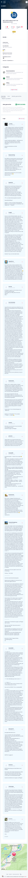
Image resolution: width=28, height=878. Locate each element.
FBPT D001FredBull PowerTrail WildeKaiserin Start (10, 21)
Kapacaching (12, 155)
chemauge (11, 786)
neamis (10, 422)
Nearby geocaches (16, 96)
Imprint (10, 874)
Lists (8, 96)
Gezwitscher (11, 494)
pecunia (10, 436)
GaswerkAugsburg (13, 522)
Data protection (16, 874)
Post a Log (22, 118)
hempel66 (11, 453)
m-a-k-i (10, 818)
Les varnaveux (12, 302)
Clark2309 (11, 648)
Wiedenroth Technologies (19, 876)
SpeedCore (11, 261)
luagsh (10, 212)
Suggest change (14, 89)
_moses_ (11, 123)
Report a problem (6, 98)
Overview (3, 96)
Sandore (11, 764)
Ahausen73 (11, 729)
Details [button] (4, 37)
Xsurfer (10, 286)
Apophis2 (11, 182)
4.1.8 (25, 876)
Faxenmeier (11, 380)
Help (7, 874)
